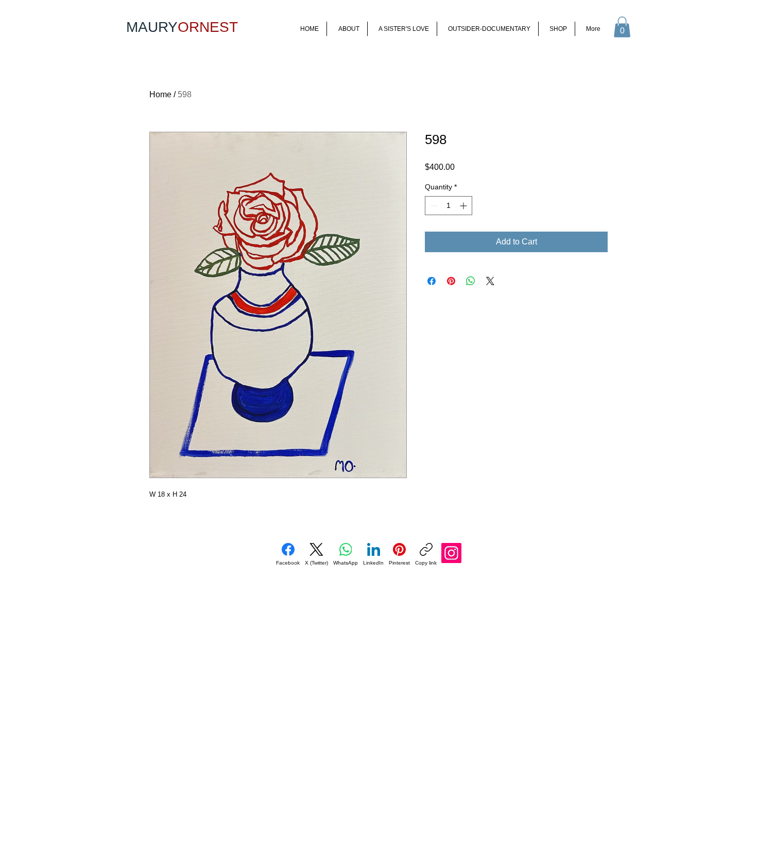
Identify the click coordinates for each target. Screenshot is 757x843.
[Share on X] (490, 281)
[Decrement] (432, 206)
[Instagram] (451, 553)
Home (160, 94)
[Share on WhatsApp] (470, 281)
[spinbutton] (448, 206)
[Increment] (464, 206)
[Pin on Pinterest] (451, 281)
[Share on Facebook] (431, 281)
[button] (622, 27)
